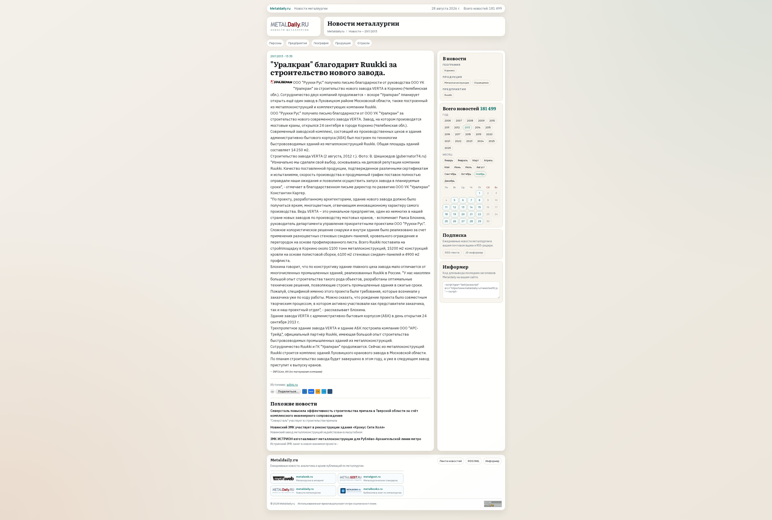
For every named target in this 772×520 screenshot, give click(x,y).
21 (471, 214)
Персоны (275, 43)
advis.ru (292, 385)
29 (479, 221)
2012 (457, 127)
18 (446, 214)
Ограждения (481, 82)
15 (479, 207)
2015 (488, 127)
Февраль (463, 160)
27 (463, 221)
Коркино (450, 70)
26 (454, 221)
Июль (468, 167)
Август (480, 167)
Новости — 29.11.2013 (363, 31)
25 (446, 221)
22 (479, 214)
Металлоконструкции (457, 82)
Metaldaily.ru (335, 31)
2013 (467, 127)
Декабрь (450, 181)
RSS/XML (473, 461)
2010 (492, 120)
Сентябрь (450, 174)
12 (454, 207)
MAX (311, 391)
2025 (492, 141)
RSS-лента (452, 252)
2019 (478, 134)
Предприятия (297, 43)
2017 (457, 134)
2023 (469, 141)
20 (463, 214)
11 (446, 207)
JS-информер (474, 252)
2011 (447, 127)
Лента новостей (451, 461)
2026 (448, 148)
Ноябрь (480, 174)
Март (475, 160)
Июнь (457, 167)
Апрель (488, 160)
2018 (468, 134)
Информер (492, 461)
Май (447, 167)
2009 (481, 120)
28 (471, 221)
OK (317, 391)
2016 (447, 134)
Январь (449, 160)
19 (454, 214)
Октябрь (466, 174)
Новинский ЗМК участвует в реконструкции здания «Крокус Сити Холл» (327, 427)
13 (463, 207)
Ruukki (448, 94)
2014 (477, 127)
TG (323, 391)
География (321, 43)
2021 (447, 141)
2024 (480, 141)
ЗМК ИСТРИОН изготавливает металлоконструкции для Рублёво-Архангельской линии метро (345, 439)
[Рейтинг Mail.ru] (493, 504)
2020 (489, 134)
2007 (459, 120)
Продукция (343, 43)
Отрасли (363, 43)
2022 (458, 141)
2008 (470, 120)
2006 (448, 120)
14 (471, 207)
